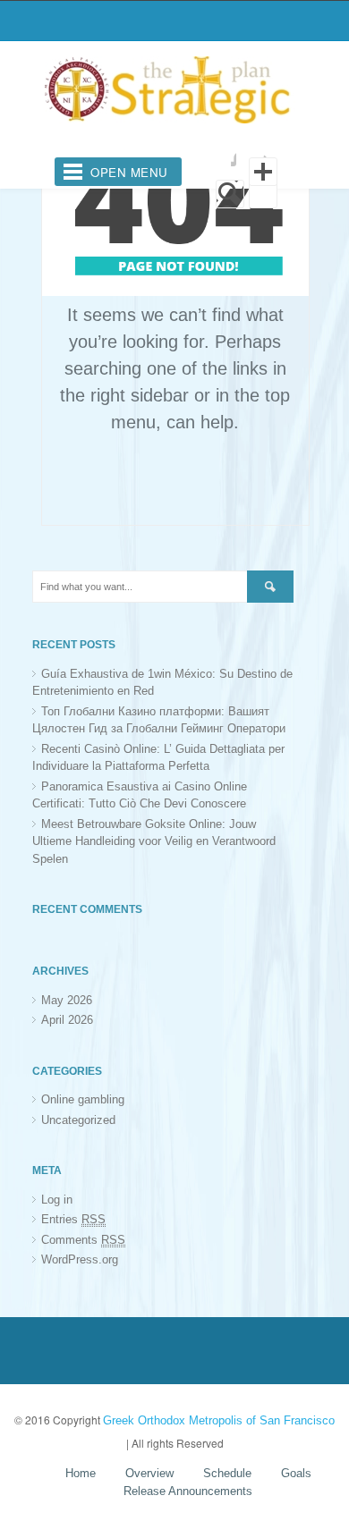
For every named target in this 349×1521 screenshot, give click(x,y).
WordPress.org (79, 1259)
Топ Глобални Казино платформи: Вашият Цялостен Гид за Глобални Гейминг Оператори (158, 720)
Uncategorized (78, 1120)
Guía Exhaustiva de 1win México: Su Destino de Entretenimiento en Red (162, 682)
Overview (149, 1473)
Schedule (227, 1473)
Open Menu (129, 172)
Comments (83, 1239)
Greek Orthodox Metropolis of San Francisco (219, 1420)
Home (80, 1473)
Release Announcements (187, 1491)
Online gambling (82, 1099)
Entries (73, 1219)
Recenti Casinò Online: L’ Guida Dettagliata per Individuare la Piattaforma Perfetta (158, 757)
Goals (296, 1473)
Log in (56, 1199)
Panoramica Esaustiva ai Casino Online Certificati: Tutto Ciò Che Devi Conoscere (139, 795)
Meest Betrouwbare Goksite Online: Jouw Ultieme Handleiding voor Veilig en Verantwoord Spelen (154, 841)
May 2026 (66, 1000)
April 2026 (67, 1020)
